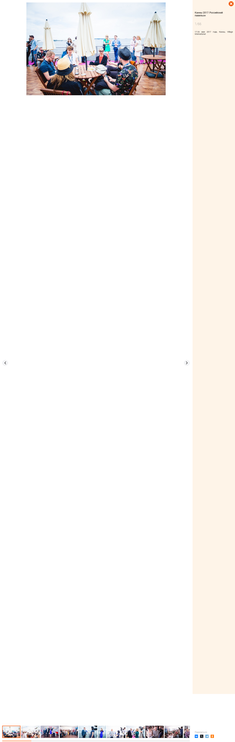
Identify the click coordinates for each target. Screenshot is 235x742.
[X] (201, 736)
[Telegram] (207, 736)
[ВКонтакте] (196, 736)
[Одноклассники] (212, 736)
